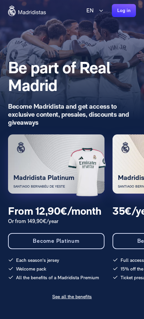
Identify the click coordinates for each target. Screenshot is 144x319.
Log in (124, 10)
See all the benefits (72, 296)
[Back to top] (27, 10)
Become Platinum (56, 241)
